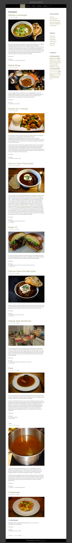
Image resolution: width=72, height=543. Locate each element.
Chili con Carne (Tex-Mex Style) (22, 271)
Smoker (59, 74)
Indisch (11, 60)
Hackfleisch (51, 65)
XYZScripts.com (41, 542)
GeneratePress (43, 540)
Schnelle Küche (56, 74)
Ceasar (11, 361)
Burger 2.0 (12, 227)
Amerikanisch (12, 103)
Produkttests (52, 41)
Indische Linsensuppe (17, 15)
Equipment (28, 6)
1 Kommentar (12, 315)
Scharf (21, 60)
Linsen (14, 60)
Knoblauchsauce (53, 25)
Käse (51, 68)
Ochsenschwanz (18, 487)
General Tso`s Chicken (18, 109)
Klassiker (57, 66)
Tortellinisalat (14, 492)
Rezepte (22, 6)
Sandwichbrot (18, 361)
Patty (50, 71)
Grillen (57, 63)
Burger (59, 59)
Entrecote (11, 417)
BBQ (58, 58)
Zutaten (33, 6)
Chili (15, 220)
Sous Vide (52, 76)
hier (40, 308)
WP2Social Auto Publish (32, 542)
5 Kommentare (12, 418)
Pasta (58, 69)
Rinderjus (23, 487)
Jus (9, 423)
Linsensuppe (17, 60)
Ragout (54, 71)
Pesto (14, 530)
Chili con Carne (19, 220)
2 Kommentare (12, 266)
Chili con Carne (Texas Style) (20, 163)
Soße (56, 76)
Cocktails (52, 37)
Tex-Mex (22, 314)
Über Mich (39, 6)
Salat (17, 530)
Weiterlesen (10, 56)
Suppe (24, 60)
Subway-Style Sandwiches (19, 321)
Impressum (45, 6)
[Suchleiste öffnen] (50, 6)
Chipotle (13, 361)
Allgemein (52, 36)
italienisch (11, 530)
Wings (18, 103)
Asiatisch (16, 158)
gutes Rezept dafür (25, 206)
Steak (10, 368)
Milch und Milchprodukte (55, 20)
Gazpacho (52, 17)
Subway (30, 361)
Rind (14, 417)
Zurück (10, 535)
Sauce (27, 361)
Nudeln (51, 69)
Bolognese (52, 59)
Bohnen (11, 314)
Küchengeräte (56, 68)
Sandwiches (23, 361)
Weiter (20, 535)
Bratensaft (11, 487)
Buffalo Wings (14, 65)
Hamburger (55, 65)
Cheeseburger (55, 61)
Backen (55, 58)
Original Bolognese (54, 18)
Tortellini (19, 530)
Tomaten (57, 77)
